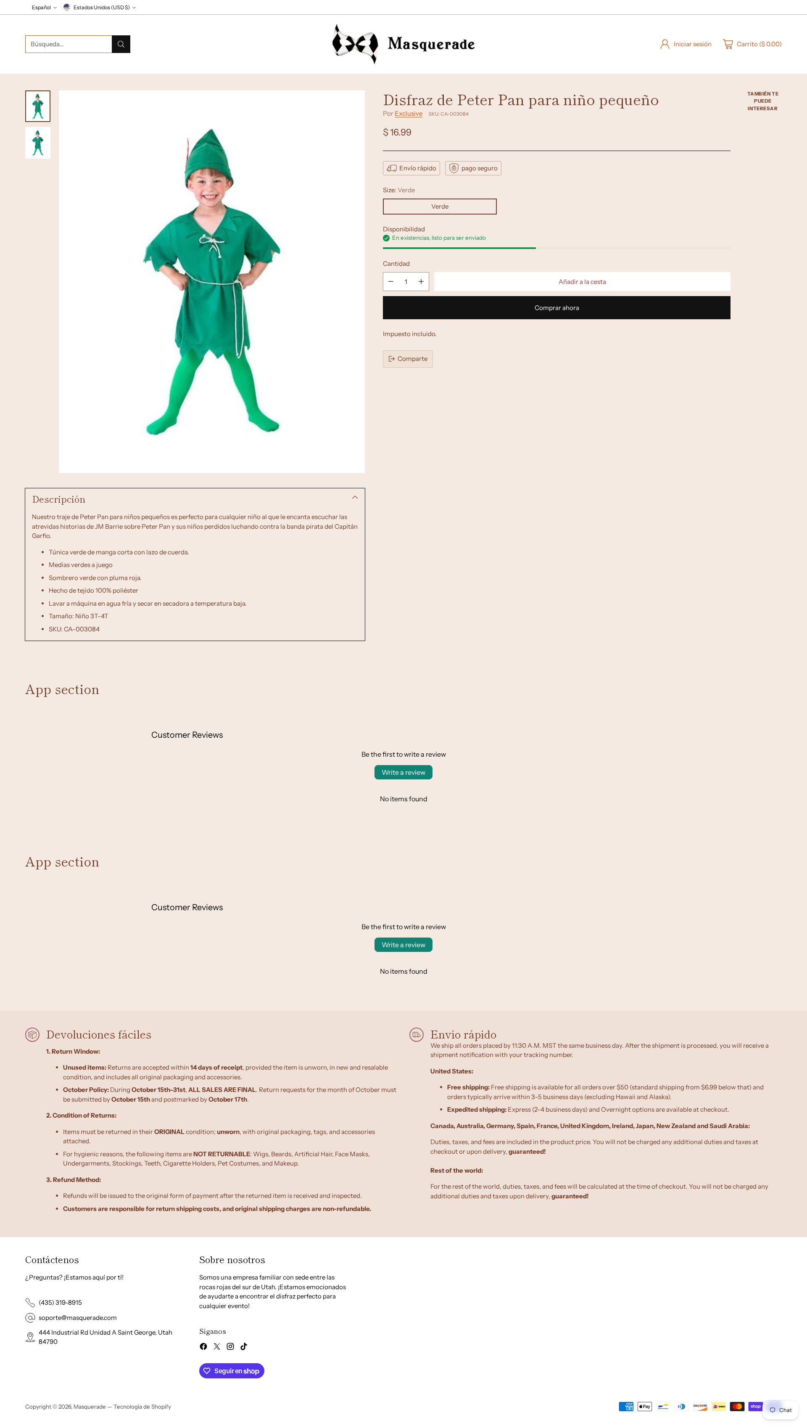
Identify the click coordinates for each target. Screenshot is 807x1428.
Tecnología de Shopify (142, 1406)
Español (41, 7)
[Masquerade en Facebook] (203, 1347)
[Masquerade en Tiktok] (244, 1347)
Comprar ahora (557, 308)
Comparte (412, 359)
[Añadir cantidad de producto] (421, 282)
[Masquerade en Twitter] (217, 1347)
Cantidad (396, 264)
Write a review (403, 772)
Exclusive (408, 113)
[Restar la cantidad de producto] (390, 282)
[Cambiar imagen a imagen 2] (37, 143)
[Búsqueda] (121, 44)
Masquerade (90, 1406)
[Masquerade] (403, 44)
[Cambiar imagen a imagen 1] (37, 106)
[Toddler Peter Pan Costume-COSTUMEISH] (212, 281)
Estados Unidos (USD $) (102, 7)
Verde (439, 206)
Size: (399, 190)
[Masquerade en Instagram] (230, 1347)
